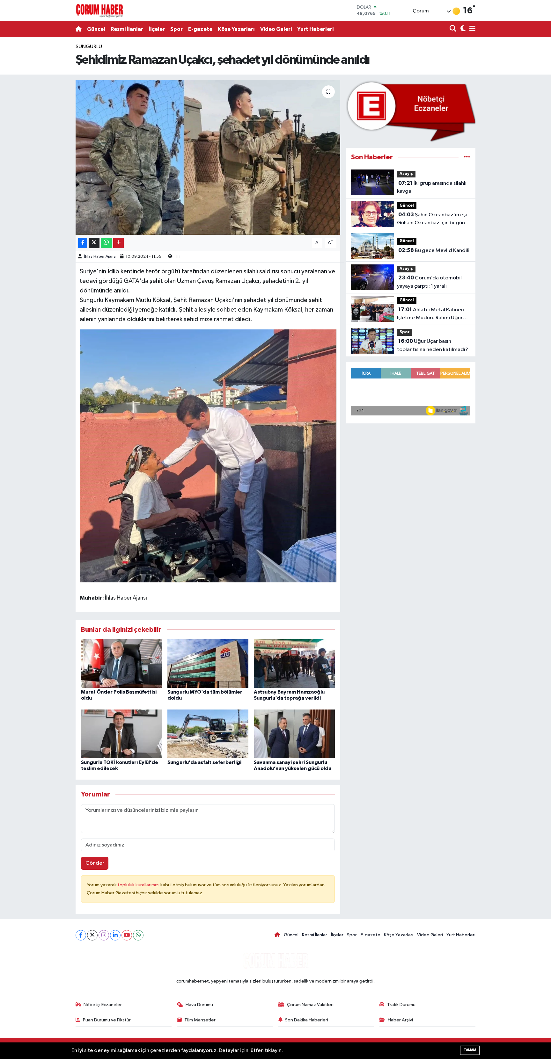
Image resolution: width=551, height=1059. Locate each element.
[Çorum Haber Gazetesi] (99, 10)
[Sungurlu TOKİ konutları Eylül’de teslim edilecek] (121, 733)
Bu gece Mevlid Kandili (433, 250)
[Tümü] (467, 157)
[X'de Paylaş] (94, 243)
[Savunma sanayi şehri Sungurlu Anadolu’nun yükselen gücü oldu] (294, 733)
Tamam (470, 1050)
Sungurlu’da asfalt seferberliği (204, 762)
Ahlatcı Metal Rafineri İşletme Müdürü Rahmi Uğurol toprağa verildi (432, 314)
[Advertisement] (47, 138)
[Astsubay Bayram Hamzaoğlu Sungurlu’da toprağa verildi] (294, 663)
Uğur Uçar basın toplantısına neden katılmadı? (432, 345)
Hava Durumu (199, 1004)
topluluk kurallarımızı (139, 884)
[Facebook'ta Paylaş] (82, 243)
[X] (92, 935)
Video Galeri (276, 29)
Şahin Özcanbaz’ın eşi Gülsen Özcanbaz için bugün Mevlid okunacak (432, 219)
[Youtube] (126, 935)
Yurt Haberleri (315, 29)
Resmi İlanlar (127, 29)
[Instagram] (104, 935)
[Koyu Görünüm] (462, 29)
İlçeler (157, 29)
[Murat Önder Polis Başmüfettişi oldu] (121, 663)
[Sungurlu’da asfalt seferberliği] (207, 733)
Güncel (96, 29)
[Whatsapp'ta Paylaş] (106, 243)
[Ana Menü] (471, 29)
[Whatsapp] (138, 935)
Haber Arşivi (400, 1020)
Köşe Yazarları (236, 29)
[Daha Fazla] (118, 243)
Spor (176, 29)
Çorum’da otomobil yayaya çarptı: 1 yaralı (429, 282)
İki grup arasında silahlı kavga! (432, 187)
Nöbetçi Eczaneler (103, 1004)
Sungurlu (89, 46)
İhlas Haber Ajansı (100, 257)
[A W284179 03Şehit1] (208, 455)
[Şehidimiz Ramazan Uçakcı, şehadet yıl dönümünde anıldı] (208, 157)
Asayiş (406, 174)
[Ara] (454, 29)
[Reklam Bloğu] (410, 111)
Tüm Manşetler (200, 1020)
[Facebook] (81, 935)
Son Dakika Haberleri (306, 1020)
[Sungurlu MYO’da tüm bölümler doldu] (207, 663)
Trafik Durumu (401, 1004)
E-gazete (200, 29)
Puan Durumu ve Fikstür (107, 1020)
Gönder (94, 863)
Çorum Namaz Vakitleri (310, 1004)
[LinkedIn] (115, 935)
